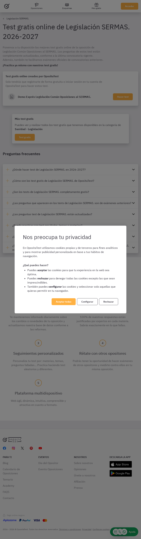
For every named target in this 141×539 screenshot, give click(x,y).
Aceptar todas (63, 301)
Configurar (87, 301)
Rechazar (108, 301)
